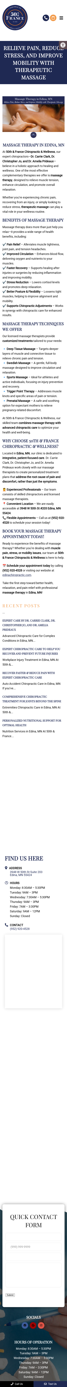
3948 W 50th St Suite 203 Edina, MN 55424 (26, 873)
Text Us (52, 1384)
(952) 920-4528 (46, 18)
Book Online (53, 18)
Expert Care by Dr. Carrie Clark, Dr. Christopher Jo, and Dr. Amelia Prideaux (28, 625)
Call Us (18, 1384)
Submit (10, 1295)
